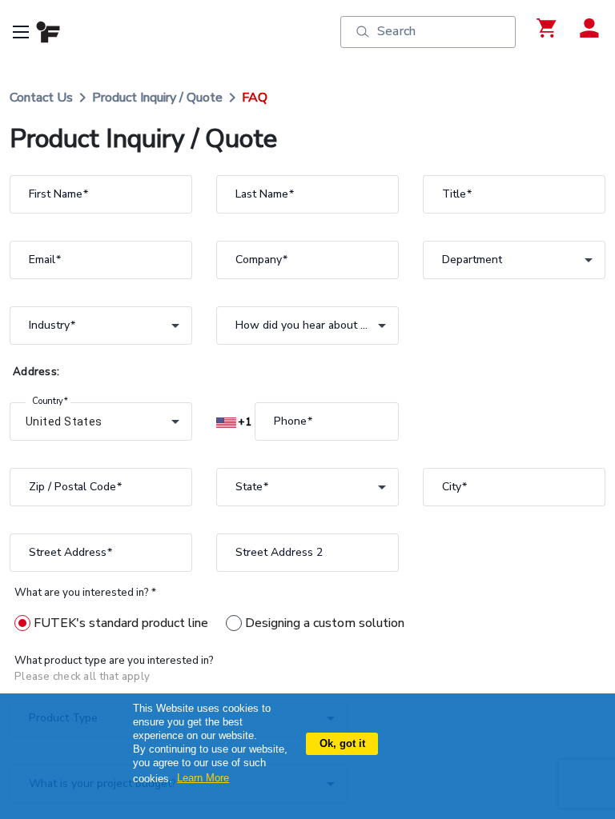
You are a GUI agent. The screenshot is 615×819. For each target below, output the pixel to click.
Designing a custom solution (324, 623)
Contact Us (41, 97)
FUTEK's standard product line (121, 623)
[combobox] (514, 260)
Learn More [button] (203, 778)
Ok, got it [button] (342, 743)
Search (396, 31)
